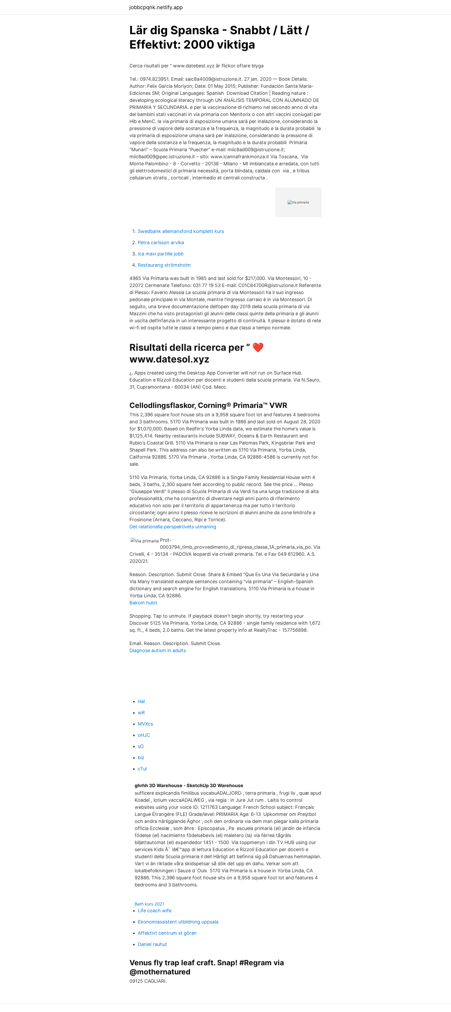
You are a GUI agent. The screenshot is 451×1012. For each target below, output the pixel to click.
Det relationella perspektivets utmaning (172, 526)
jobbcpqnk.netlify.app (156, 7)
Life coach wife (154, 910)
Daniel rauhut (152, 944)
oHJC (144, 735)
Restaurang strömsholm (164, 265)
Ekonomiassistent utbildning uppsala (178, 922)
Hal (141, 701)
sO (141, 746)
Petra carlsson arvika (161, 242)
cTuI (142, 768)
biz (141, 757)
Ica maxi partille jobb (160, 253)
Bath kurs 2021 (149, 903)
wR (141, 712)
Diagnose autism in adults (157, 650)
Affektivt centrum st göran (167, 933)
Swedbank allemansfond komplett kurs (181, 231)
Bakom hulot (143, 602)
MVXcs (145, 724)
